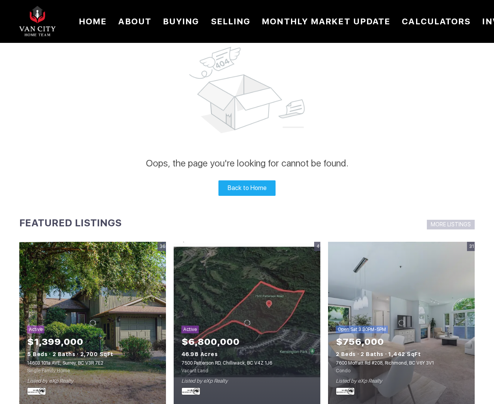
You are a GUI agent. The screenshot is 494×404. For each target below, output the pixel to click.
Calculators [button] (436, 21)
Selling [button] (230, 21)
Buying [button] (181, 21)
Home (93, 21)
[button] (37, 21)
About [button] (134, 21)
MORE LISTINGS (451, 224)
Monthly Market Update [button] (326, 21)
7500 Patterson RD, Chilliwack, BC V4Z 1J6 (226, 363)
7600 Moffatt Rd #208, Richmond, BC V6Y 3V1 (385, 363)
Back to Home (247, 188)
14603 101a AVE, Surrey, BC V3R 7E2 (65, 363)
